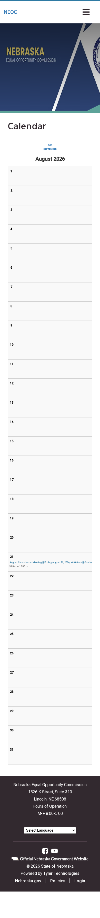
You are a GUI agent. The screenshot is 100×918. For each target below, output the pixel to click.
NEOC (10, 12)
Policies (57, 880)
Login (79, 880)
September (50, 149)
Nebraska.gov (28, 880)
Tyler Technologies (61, 873)
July (50, 144)
